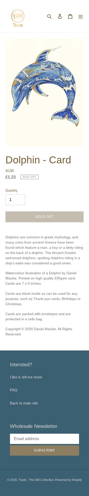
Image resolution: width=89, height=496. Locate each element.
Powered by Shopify (68, 480)
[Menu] (80, 16)
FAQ (13, 390)
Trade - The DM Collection (36, 480)
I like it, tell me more (26, 377)
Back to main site (24, 403)
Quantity (11, 190)
